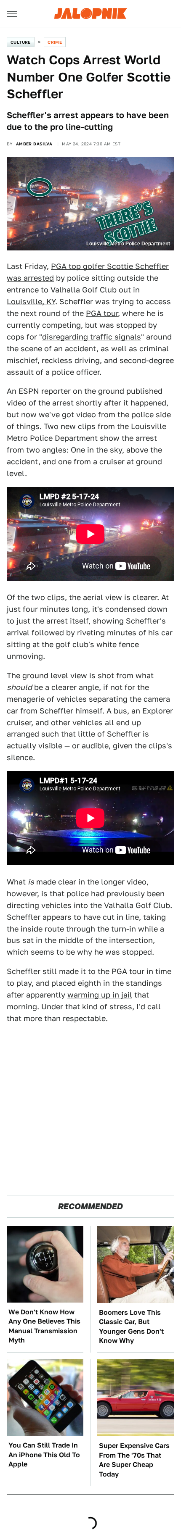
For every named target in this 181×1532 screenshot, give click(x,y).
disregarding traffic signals (91, 336)
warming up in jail (99, 994)
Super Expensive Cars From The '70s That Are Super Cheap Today (134, 1460)
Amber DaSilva (34, 143)
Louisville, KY (31, 301)
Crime (55, 42)
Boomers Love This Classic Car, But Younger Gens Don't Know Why (131, 1326)
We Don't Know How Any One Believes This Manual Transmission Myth (44, 1326)
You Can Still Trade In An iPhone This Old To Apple (44, 1454)
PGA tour (102, 313)
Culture (21, 42)
